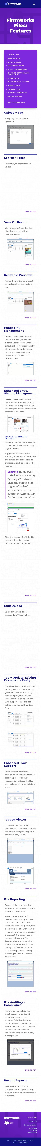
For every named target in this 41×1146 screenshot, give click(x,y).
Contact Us (32, 1121)
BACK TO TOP (30, 212)
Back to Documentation (16, 102)
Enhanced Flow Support (18, 82)
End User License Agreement (32, 1130)
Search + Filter (14, 58)
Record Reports (15, 96)
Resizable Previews (16, 66)
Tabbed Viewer (14, 85)
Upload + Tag (13, 55)
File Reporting (14, 89)
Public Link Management (18, 69)
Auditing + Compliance (17, 93)
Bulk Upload (13, 78)
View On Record (14, 62)
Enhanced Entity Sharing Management (18, 74)
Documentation (30, 1125)
